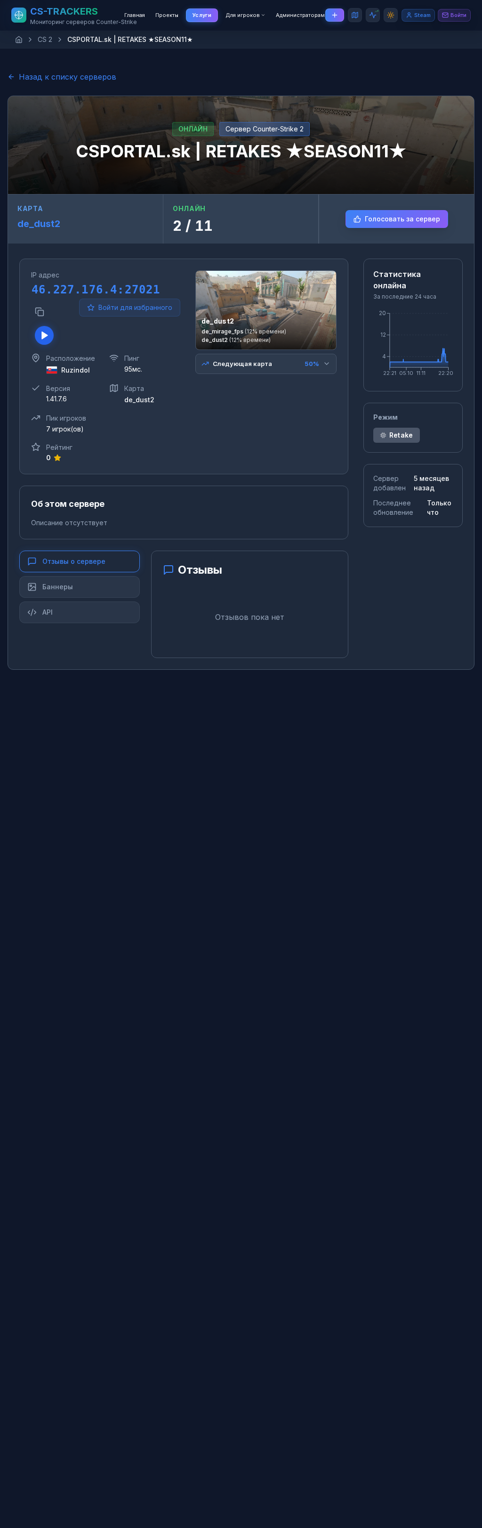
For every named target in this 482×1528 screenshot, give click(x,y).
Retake (401, 435)
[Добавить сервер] (334, 15)
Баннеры (57, 587)
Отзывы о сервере (73, 561)
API (47, 612)
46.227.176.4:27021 (52, 289)
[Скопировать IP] (39, 311)
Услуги (202, 15)
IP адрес (45, 275)
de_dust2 (38, 223)
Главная (134, 15)
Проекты (166, 15)
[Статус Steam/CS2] (373, 15)
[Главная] (19, 39)
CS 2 (45, 39)
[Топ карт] (355, 15)
